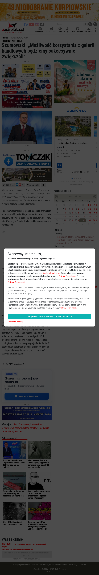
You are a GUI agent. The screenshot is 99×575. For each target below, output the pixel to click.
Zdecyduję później (15, 321)
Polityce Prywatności (67, 276)
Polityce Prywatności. (68, 308)
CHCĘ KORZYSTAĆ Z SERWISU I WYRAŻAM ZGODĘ (49, 316)
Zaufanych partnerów (51, 273)
